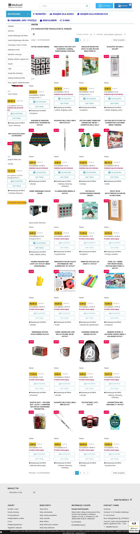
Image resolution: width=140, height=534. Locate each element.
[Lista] (34, 34)
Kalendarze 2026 (14, 50)
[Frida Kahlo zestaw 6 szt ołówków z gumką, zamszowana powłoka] (64, 65)
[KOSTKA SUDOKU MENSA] (39, 65)
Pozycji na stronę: (82, 34)
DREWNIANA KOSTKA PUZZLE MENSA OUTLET (40, 333)
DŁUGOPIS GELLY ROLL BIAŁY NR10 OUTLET (65, 121)
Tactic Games (13, 94)
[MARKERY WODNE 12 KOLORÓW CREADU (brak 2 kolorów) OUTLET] (115, 351)
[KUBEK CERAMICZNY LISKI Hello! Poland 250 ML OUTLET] (64, 351)
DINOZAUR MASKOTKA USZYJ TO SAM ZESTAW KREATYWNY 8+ (90, 49)
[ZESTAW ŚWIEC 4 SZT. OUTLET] (90, 421)
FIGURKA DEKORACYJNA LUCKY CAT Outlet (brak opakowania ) (40, 264)
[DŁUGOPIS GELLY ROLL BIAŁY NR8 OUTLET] (64, 421)
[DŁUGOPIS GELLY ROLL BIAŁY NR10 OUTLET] (64, 139)
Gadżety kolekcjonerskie (16, 78)
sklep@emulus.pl (79, 525)
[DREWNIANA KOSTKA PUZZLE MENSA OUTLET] (39, 351)
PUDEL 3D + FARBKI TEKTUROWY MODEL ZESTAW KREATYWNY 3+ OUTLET (115, 265)
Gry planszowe (60, 254)
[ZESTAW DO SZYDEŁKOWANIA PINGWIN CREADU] (90, 210)
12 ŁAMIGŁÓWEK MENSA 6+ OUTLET (65, 192)
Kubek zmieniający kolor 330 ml (39, 192)
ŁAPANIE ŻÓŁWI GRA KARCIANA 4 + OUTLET (115, 403)
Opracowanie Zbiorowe (37, 223)
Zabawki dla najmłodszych (89, 325)
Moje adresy (44, 521)
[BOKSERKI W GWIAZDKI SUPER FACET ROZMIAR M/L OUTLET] (39, 139)
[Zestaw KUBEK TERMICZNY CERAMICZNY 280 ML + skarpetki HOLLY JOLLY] (90, 139)
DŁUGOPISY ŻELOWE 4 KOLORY (115, 48)
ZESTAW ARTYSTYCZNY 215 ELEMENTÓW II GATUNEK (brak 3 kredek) (115, 122)
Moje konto (44, 509)
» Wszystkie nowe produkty (17, 203)
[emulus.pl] (22, 6)
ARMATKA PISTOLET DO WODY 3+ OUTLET (90, 263)
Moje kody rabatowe (47, 528)
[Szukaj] (87, 6)
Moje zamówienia (46, 512)
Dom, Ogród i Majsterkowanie (18, 83)
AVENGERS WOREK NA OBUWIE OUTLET (90, 333)
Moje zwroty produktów (48, 515)
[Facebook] (131, 500)
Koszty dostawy (13, 512)
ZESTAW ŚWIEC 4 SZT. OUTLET (90, 403)
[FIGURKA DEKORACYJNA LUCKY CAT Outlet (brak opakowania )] (39, 280)
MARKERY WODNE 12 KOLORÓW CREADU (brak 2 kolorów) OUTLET (115, 334)
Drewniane (34, 395)
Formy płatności (13, 515)
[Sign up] (34, 492)
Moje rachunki (45, 518)
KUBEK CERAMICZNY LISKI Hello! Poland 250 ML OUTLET (65, 334)
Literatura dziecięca (16, 193)
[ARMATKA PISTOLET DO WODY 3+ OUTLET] (90, 280)
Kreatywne (34, 113)
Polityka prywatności (15, 524)
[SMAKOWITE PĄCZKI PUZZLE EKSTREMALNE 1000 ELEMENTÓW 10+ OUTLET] (64, 280)
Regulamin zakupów (15, 528)
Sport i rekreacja (14, 125)
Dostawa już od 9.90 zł (17, 123)
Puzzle (57, 325)
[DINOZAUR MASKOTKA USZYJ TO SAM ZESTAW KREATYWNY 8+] (90, 65)
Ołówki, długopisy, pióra (63, 110)
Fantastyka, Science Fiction (17, 45)
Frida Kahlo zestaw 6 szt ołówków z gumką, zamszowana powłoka (65, 49)
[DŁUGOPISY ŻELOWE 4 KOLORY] (115, 65)
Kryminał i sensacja (14, 54)
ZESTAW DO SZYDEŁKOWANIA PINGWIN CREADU (90, 193)
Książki (10, 64)
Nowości (11, 31)
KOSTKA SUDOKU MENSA (39, 47)
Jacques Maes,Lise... (15, 159)
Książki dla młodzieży (15, 73)
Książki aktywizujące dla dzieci (18, 40)
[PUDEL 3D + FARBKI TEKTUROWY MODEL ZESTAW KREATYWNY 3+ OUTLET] (115, 280)
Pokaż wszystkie (119, 40)
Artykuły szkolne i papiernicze (18, 59)
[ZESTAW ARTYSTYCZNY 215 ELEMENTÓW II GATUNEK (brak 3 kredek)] (115, 139)
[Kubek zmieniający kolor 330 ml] (39, 210)
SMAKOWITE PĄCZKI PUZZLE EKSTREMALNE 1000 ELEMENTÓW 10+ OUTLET (65, 264)
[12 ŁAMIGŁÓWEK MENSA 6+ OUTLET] (64, 210)
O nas (10, 521)
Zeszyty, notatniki (111, 254)
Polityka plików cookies (16, 518)
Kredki (107, 184)
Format (10, 164)
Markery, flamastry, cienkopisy (65, 185)
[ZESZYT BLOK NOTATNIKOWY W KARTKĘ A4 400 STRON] (115, 210)
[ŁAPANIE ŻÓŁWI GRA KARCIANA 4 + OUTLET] (115, 421)
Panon (31, 86)
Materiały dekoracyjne (38, 465)
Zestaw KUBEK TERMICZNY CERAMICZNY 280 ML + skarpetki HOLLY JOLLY (90, 122)
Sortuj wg (99, 34)
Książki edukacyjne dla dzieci (18, 35)
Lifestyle (33, 184)
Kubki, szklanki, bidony (38, 254)
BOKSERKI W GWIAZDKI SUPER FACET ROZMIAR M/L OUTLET (39, 122)
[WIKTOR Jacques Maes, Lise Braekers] (16, 148)
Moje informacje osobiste (49, 524)
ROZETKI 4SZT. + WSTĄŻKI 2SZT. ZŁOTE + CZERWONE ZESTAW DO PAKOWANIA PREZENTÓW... (40, 405)
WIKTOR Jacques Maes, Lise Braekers (16, 135)
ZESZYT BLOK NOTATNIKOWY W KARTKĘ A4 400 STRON (115, 193)
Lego (9, 68)
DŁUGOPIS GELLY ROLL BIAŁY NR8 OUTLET (65, 403)
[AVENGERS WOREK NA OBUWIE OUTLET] (90, 351)
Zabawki (11, 26)
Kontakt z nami (13, 509)
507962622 (77, 522)
